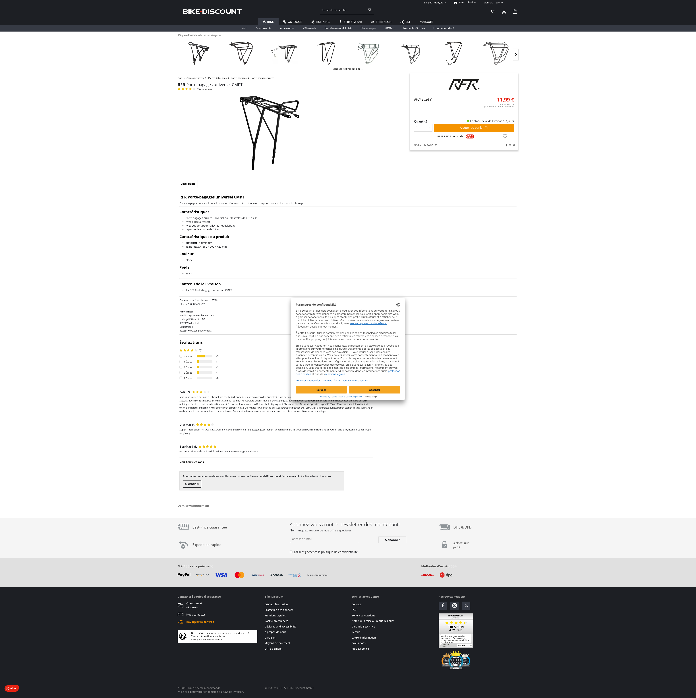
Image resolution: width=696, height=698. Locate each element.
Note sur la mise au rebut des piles (373, 621)
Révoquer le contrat (200, 622)
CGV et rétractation (276, 604)
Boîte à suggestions (363, 615)
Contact (356, 604)
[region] (348, 52)
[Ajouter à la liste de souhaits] (505, 136)
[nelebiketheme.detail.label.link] (199, 53)
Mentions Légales (275, 615)
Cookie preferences (276, 621)
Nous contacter (195, 614)
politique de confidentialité (339, 552)
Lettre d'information (364, 637)
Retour (356, 632)
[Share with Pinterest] (513, 145)
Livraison (270, 637)
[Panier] (513, 11)
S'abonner (392, 540)
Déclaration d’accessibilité (280, 626)
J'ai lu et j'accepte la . (326, 552)
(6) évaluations (204, 89)
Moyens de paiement (277, 643)
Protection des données (279, 610)
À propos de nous (275, 632)
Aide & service (360, 648)
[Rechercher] (369, 10)
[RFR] (464, 84)
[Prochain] (516, 55)
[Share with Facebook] (506, 145)
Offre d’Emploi (273, 648)
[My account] (504, 11)
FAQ (354, 610)
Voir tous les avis (192, 462)
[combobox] (343, 10)
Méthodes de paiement (195, 566)
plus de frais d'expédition (499, 106)
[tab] (188, 184)
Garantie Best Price (363, 626)
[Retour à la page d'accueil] (212, 11)
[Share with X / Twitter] (509, 145)
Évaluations (359, 643)
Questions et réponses (194, 605)
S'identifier (192, 484)
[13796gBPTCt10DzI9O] (269, 133)
